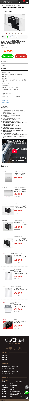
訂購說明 (4, 357)
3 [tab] (12, 34)
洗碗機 (19, 5)
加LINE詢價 (9, 56)
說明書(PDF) (5, 100)
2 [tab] (9, 34)
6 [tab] (21, 34)
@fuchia (12, 389)
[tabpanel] (14, 21)
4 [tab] (15, 34)
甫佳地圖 (4, 359)
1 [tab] (6, 34)
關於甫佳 (4, 355)
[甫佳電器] (6, 1)
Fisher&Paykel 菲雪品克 (11, 5)
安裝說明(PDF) (5, 102)
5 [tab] (18, 34)
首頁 (2, 5)
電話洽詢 (22, 56)
